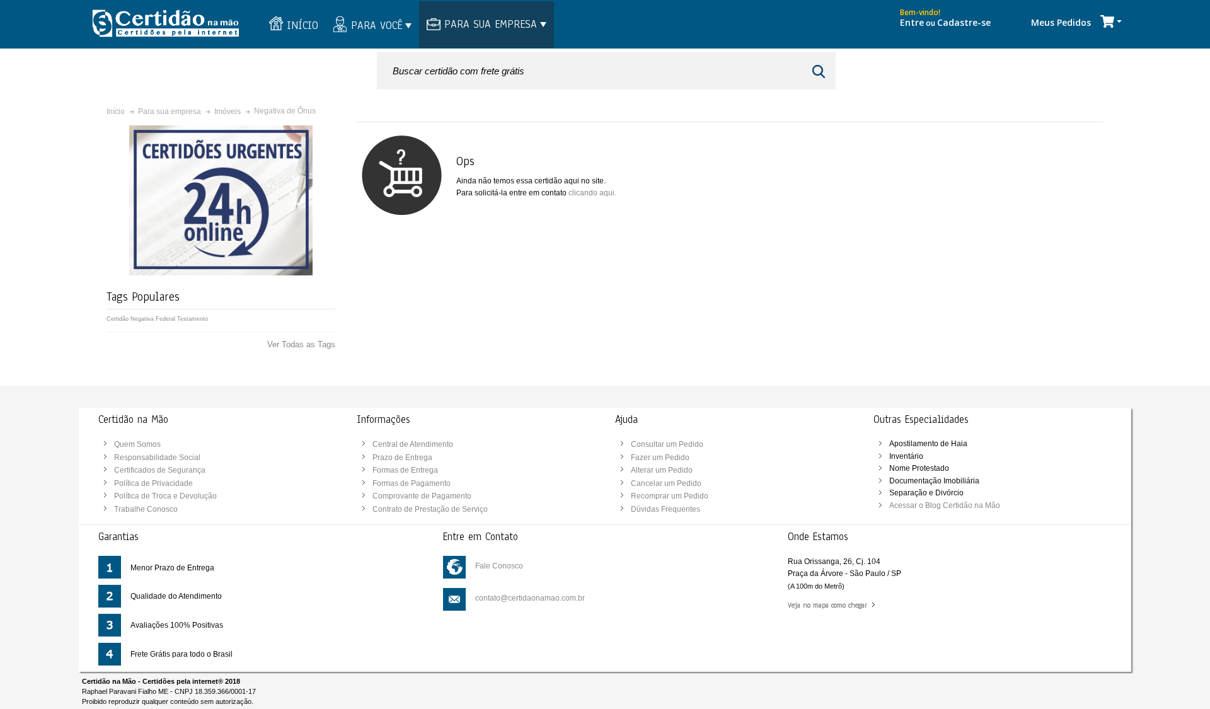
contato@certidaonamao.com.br (530, 598)
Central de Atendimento (412, 444)
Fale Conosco (499, 566)
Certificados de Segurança (159, 470)
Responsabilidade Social (157, 457)
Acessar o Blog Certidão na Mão (944, 505)
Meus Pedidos (1061, 22)
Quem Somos (137, 444)
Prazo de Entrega (402, 457)
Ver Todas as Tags (301, 344)
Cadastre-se (964, 22)
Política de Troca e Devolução (165, 496)
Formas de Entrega (405, 470)
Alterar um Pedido (662, 470)
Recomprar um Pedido (669, 496)
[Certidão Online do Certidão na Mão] (165, 24)
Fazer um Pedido (660, 457)
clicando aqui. (592, 192)
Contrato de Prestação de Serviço (430, 509)
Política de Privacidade (153, 483)
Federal (165, 319)
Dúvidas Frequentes (665, 509)
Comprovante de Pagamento (421, 496)
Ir (820, 71)
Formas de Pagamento (411, 483)
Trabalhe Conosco (146, 509)
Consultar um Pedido (667, 444)
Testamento (192, 319)
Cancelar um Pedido (666, 483)
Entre (912, 22)
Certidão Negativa (130, 319)
